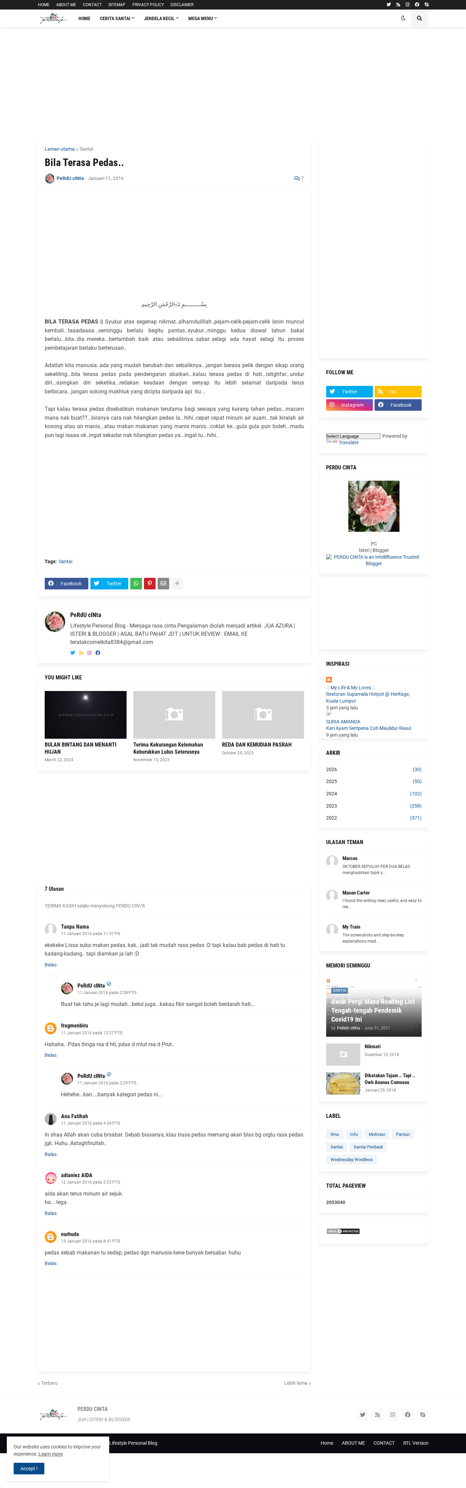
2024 (374, 793)
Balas (51, 964)
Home (327, 1443)
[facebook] (417, 5)
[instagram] (407, 5)
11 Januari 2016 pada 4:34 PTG (90, 1123)
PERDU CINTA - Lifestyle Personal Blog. (117, 1443)
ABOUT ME (66, 4)
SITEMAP (117, 4)
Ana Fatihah (74, 1116)
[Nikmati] (343, 1054)
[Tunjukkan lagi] (177, 583)
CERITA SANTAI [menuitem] (115, 18)
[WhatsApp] (136, 583)
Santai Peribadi (368, 1146)
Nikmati (373, 1046)
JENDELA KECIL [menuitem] (159, 18)
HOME (43, 4)
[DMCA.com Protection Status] (343, 1233)
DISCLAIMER (182, 4)
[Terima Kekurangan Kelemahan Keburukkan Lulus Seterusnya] (174, 715)
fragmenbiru (74, 1025)
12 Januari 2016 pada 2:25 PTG (90, 1182)
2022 (374, 818)
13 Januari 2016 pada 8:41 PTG (90, 1241)
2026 (374, 769)
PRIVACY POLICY (148, 4)
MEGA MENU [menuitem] (200, 18)
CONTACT (92, 4)
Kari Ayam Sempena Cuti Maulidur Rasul (368, 728)
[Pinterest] (150, 583)
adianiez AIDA (76, 1175)
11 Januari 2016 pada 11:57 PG (90, 933)
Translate (349, 442)
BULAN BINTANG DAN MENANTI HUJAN (80, 748)
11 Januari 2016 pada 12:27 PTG (91, 1033)
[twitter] (389, 5)
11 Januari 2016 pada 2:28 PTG (106, 992)
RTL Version (415, 1443)
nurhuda (70, 1234)
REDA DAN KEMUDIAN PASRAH (257, 744)
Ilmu (335, 1134)
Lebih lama (295, 1383)
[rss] (398, 5)
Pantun (403, 1134)
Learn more (51, 1454)
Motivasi (377, 1134)
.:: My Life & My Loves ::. (351, 687)
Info (354, 1134)
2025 (374, 781)
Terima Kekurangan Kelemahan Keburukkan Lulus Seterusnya (168, 748)
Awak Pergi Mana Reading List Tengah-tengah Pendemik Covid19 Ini (373, 1010)
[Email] (163, 583)
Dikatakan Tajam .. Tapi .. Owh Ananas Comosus (390, 1078)
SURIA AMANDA (343, 721)
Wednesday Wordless (352, 1159)
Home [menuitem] (84, 18)
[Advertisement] (233, 83)
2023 (374, 806)
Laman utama (60, 149)
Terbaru (49, 1383)
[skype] (426, 5)
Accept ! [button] (29, 1468)
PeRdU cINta (85, 614)
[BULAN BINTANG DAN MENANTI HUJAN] (86, 715)
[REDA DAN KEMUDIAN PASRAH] (263, 715)
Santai (86, 149)
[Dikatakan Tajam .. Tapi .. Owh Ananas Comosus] (343, 1083)
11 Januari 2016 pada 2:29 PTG (106, 1083)
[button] (403, 18)
